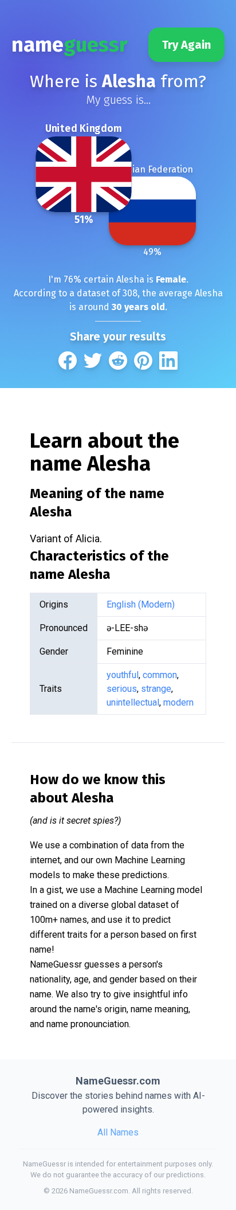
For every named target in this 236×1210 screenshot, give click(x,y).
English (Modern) (141, 604)
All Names (118, 1132)
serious (122, 688)
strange (156, 688)
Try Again (186, 45)
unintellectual (133, 702)
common (160, 674)
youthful (123, 674)
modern (178, 702)
